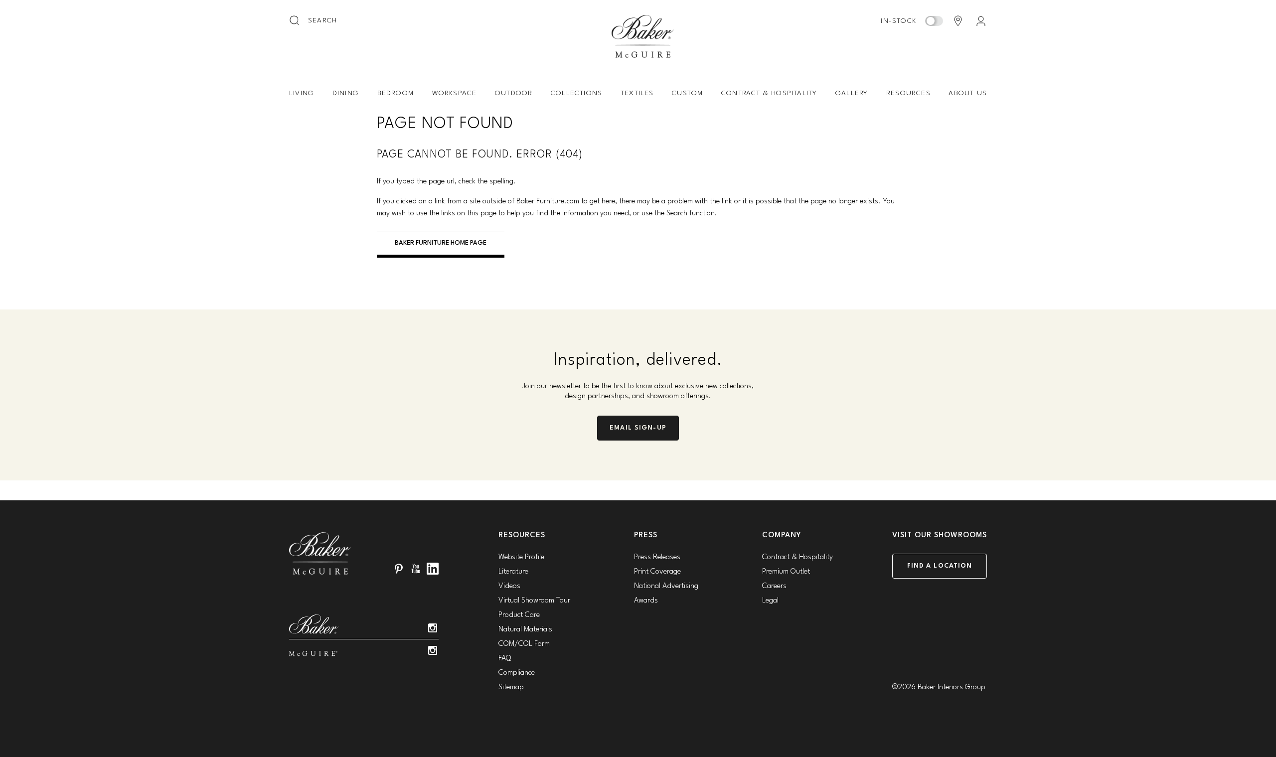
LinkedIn (433, 569)
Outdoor (513, 93)
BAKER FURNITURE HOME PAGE (440, 243)
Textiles (637, 93)
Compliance (516, 673)
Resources (908, 93)
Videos (509, 586)
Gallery (851, 93)
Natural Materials (525, 629)
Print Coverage (657, 572)
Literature (513, 572)
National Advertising (666, 586)
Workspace (454, 93)
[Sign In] (981, 21)
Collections (576, 93)
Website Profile (521, 557)
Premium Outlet (786, 572)
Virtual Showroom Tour (534, 601)
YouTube (416, 569)
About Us (968, 93)
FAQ (504, 658)
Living (301, 93)
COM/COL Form (524, 644)
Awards (646, 601)
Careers (774, 586)
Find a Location (939, 566)
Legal (770, 601)
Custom (687, 93)
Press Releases (657, 557)
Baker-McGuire (643, 36)
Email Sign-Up (638, 428)
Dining (345, 93)
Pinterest (399, 569)
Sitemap (511, 687)
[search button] (295, 21)
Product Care (519, 615)
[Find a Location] (958, 21)
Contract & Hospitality (769, 93)
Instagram (433, 628)
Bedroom (395, 93)
